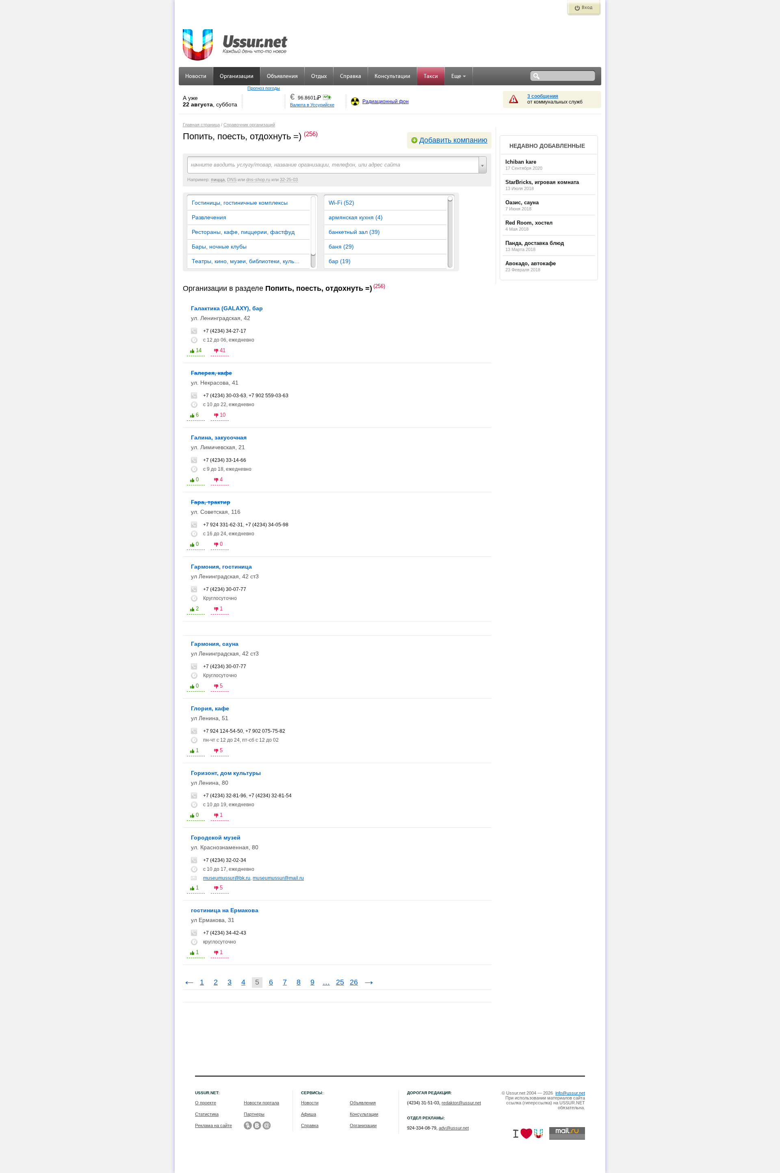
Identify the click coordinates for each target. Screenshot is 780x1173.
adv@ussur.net (454, 1127)
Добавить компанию (453, 140)
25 (340, 982)
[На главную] (235, 40)
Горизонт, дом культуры (226, 773)
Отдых (319, 77)
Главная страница (201, 124)
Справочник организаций (249, 124)
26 (354, 982)
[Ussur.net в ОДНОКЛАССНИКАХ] (248, 1125)
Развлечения (209, 217)
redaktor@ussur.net (461, 1102)
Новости (195, 77)
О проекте (205, 1102)
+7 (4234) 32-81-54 (270, 796)
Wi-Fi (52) (341, 202)
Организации (237, 77)
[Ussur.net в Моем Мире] (266, 1125)
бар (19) (340, 261)
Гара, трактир (210, 502)
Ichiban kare (520, 162)
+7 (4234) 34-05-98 (266, 525)
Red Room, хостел (528, 223)
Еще (456, 77)
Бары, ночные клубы (219, 246)
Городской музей (215, 837)
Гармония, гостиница (221, 566)
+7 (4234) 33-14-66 (224, 460)
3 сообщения (542, 96)
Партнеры (254, 1114)
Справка (350, 77)
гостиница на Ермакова (224, 910)
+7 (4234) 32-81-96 (224, 796)
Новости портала (261, 1102)
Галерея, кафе (211, 373)
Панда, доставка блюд (534, 243)
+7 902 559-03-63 (268, 395)
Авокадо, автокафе (530, 263)
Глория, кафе (210, 708)
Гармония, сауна (214, 644)
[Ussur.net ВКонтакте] (257, 1125)
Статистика (207, 1114)
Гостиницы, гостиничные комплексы (240, 202)
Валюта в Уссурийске (312, 104)
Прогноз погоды (263, 88)
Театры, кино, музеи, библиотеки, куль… (246, 261)
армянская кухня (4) (356, 217)
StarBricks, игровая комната (542, 182)
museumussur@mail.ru (278, 878)
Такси (431, 77)
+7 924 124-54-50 (223, 731)
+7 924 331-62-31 (223, 525)
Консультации (392, 77)
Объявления (282, 77)
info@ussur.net (570, 1093)
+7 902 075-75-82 (265, 731)
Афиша (308, 1114)
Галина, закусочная (219, 437)
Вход (587, 7)
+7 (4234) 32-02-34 (224, 860)
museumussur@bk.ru (226, 878)
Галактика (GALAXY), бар (227, 308)
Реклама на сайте (213, 1125)
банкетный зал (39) (354, 232)
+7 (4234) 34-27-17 (224, 331)
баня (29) (341, 246)
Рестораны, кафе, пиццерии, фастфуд (243, 232)
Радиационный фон (385, 101)
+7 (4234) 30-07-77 (224, 589)
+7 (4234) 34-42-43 (224, 933)
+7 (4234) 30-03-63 (224, 395)
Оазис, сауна (522, 202)
